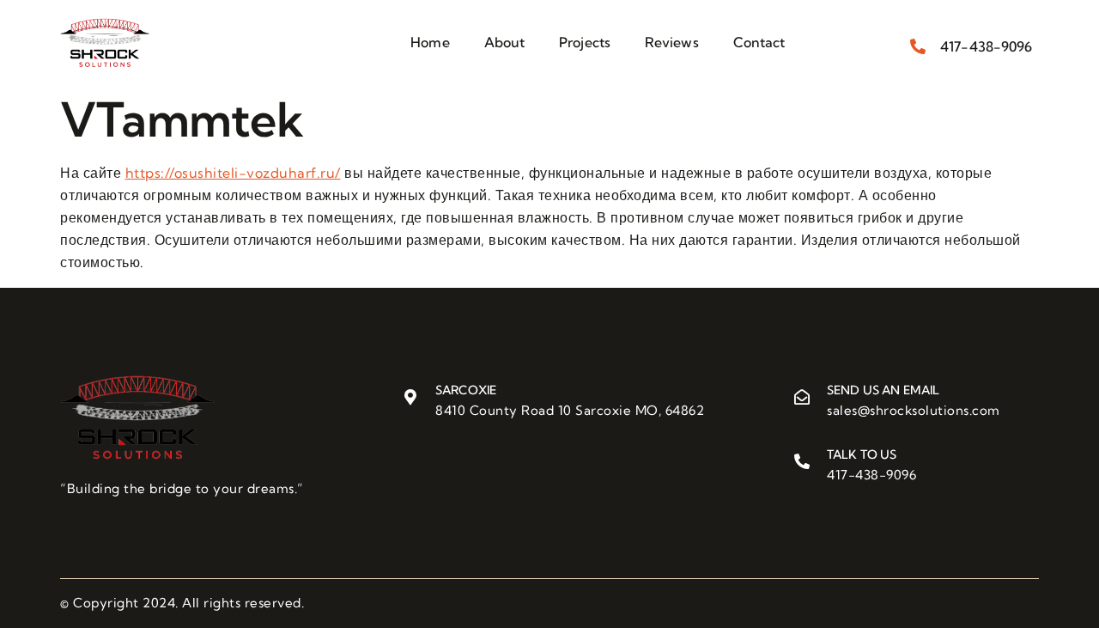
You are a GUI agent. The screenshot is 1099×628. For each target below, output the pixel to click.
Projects (584, 42)
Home (429, 42)
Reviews (672, 42)
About (504, 42)
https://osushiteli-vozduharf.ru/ (233, 172)
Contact (759, 42)
